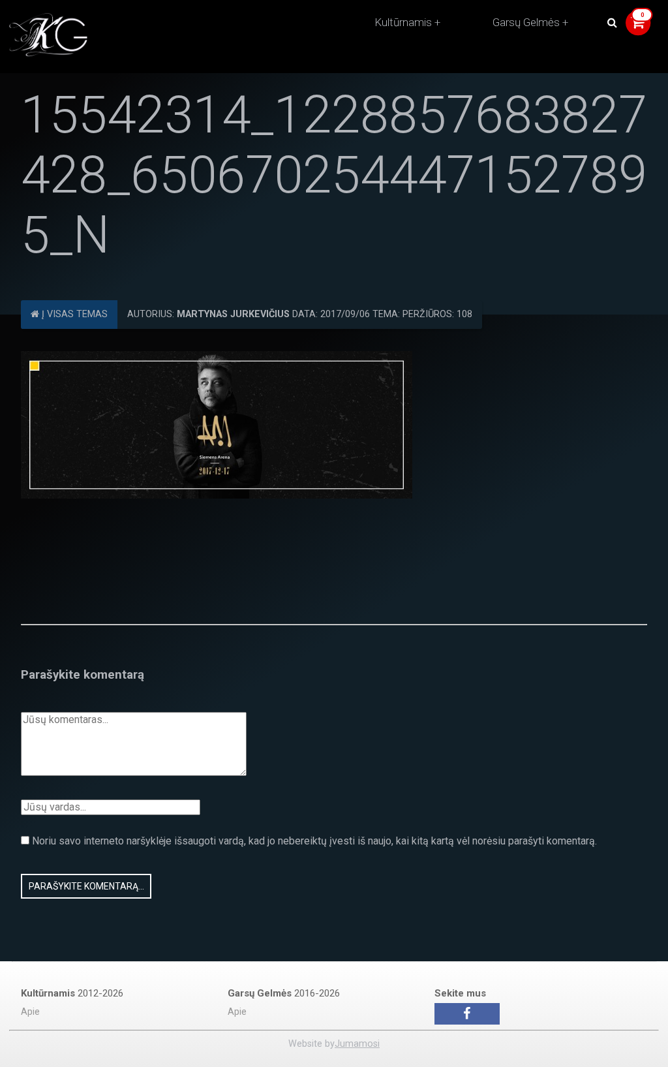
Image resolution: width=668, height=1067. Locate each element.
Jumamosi (357, 1043)
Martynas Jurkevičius (233, 314)
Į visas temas (73, 314)
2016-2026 (284, 993)
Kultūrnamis (403, 22)
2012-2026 (72, 993)
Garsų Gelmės (526, 22)
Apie (30, 1011)
